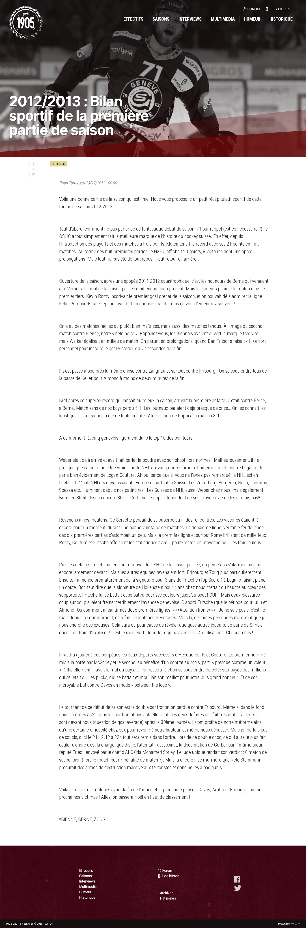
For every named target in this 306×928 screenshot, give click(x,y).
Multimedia (223, 19)
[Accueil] (26, 22)
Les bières (280, 9)
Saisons (161, 19)
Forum (253, 9)
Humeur (252, 19)
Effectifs (133, 19)
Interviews (190, 19)
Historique (281, 19)
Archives (167, 893)
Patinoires (168, 898)
